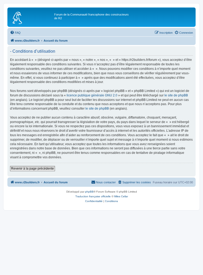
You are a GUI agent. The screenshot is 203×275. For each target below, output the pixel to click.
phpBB (89, 191)
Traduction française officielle (93, 196)
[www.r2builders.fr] (31, 17)
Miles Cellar (121, 196)
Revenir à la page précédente (32, 168)
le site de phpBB (176, 95)
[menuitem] (15, 33)
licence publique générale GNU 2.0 (92, 95)
